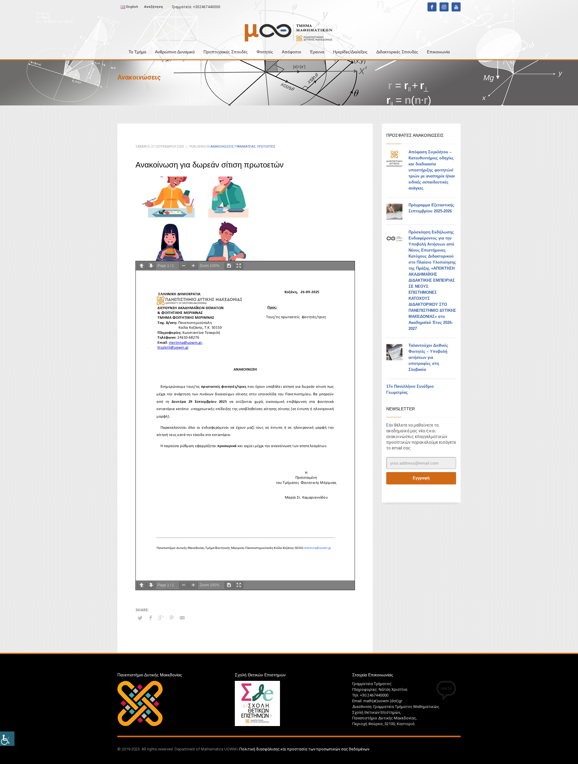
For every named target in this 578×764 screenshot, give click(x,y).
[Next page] (151, 265)
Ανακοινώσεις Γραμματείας (233, 146)
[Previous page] (141, 265)
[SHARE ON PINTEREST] (171, 617)
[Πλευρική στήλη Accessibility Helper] (7, 738)
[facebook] (432, 6)
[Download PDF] (229, 265)
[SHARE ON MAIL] (182, 617)
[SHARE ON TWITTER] (139, 618)
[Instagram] (444, 6)
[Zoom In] (193, 265)
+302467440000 (206, 7)
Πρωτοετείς (266, 146)
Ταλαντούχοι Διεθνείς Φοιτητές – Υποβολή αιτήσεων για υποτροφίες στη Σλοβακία (428, 357)
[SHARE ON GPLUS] (161, 617)
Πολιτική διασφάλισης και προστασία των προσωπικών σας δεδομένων (304, 749)
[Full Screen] (238, 265)
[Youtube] (456, 6)
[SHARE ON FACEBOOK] (150, 617)
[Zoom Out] (183, 265)
